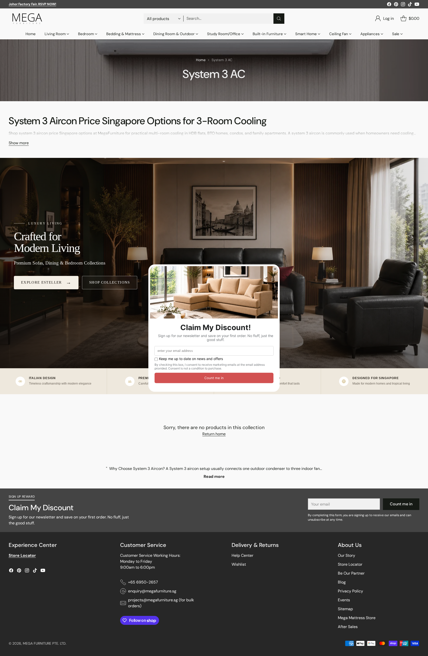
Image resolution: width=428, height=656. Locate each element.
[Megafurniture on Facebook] (389, 5)
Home (201, 60)
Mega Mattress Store (356, 617)
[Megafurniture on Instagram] (403, 5)
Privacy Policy (350, 591)
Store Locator (350, 564)
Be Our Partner (351, 573)
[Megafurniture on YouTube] (416, 5)
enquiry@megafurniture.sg (152, 591)
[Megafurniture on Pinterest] (396, 5)
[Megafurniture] (27, 18)
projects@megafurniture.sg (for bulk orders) (161, 602)
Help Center (242, 555)
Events (344, 600)
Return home (214, 434)
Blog (342, 582)
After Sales (348, 626)
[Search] (278, 18)
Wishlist (239, 564)
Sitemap (345, 608)
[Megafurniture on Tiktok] (409, 5)
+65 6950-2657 (143, 582)
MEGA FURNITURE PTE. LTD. (44, 643)
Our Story (346, 555)
